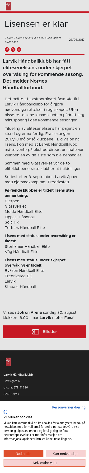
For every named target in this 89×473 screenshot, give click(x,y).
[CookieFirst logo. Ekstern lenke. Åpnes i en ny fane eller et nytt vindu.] (5, 412)
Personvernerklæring (68, 407)
